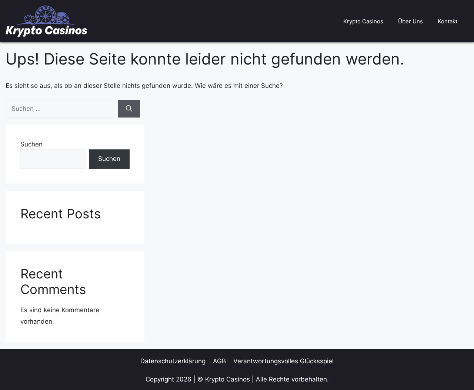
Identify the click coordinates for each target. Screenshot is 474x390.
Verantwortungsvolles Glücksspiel (283, 361)
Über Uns (410, 21)
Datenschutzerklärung (173, 361)
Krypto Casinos (363, 21)
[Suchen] (129, 109)
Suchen (31, 144)
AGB (219, 361)
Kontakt (447, 21)
